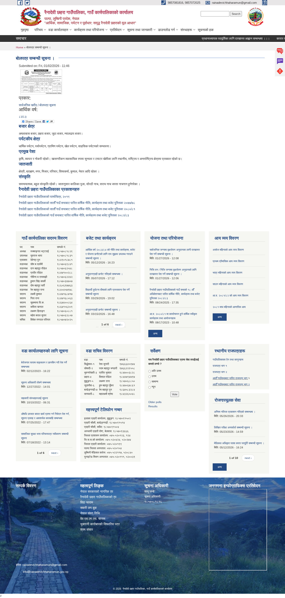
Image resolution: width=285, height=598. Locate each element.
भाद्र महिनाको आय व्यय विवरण (227, 272)
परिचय (39, 30)
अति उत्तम (156, 370)
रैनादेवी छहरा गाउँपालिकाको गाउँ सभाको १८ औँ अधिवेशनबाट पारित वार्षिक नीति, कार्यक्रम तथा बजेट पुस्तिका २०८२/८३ (175, 294)
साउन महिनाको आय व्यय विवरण (228, 284)
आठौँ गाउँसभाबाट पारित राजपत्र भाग (230, 378)
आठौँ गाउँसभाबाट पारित (224, 384)
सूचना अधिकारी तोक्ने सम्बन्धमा (36, 382)
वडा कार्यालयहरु (58, 30)
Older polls (155, 402)
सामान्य (155, 381)
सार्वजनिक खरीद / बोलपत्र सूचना (37, 105)
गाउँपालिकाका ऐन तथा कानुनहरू (228, 359)
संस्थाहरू (186, 30)
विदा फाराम (86, 502)
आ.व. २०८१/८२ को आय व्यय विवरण (230, 295)
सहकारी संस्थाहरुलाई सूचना (34, 398)
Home (19, 47)
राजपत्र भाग (241, 384)
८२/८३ (23, 116)
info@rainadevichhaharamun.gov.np (45, 571)
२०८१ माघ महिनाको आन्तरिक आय (229, 307)
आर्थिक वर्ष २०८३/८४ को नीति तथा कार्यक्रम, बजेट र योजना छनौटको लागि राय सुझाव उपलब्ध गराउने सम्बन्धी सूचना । (110, 254)
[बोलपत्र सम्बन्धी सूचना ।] (41, 81)
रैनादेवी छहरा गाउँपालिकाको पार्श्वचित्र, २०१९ (44, 196)
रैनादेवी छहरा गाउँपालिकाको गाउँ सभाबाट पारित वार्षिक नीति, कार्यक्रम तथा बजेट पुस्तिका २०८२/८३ (74, 215)
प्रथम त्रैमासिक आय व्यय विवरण (228, 261)
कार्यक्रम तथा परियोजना (89, 30)
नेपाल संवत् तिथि (90, 513)
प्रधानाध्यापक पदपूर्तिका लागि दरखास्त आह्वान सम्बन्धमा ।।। (224, 38)
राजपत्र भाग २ (220, 372)
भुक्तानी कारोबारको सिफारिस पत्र (100, 524)
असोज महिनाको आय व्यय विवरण (228, 249)
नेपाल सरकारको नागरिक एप (96, 491)
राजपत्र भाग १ (220, 365)
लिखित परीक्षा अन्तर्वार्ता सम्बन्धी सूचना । (233, 427)
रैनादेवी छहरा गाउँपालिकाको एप (98, 497)
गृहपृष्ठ (25, 30)
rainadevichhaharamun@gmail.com (44, 564)
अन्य (155, 333)
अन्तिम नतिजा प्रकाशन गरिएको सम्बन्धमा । (234, 411)
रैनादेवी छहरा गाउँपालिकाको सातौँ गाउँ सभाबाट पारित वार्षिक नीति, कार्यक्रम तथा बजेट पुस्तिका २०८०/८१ (77, 209)
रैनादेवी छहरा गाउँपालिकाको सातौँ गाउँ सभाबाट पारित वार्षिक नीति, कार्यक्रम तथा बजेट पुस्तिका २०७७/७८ (77, 203)
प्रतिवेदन (115, 30)
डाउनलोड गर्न (166, 30)
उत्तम (154, 376)
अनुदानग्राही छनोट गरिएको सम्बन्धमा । (104, 274)
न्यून (153, 386)
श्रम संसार (86, 529)
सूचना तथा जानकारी (139, 30)
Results (152, 406)
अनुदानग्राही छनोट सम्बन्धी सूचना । (103, 309)
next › (118, 324)
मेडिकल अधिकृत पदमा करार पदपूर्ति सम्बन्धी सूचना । (239, 443)
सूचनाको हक (205, 30)
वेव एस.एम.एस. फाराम (92, 519)
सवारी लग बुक (88, 508)
